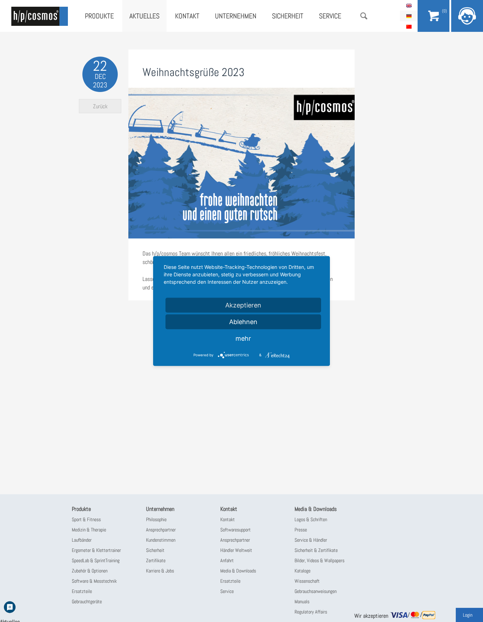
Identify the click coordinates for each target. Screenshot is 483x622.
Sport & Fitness (86, 519)
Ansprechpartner (161, 529)
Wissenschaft (307, 581)
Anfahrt (227, 560)
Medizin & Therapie (89, 529)
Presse (301, 529)
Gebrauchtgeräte (87, 601)
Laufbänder (82, 540)
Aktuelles (144, 16)
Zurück (100, 106)
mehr (243, 338)
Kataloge (302, 571)
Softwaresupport (235, 529)
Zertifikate (155, 560)
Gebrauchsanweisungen (316, 591)
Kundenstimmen (160, 540)
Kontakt (187, 16)
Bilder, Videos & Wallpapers (319, 560)
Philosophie (156, 519)
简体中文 (409, 26)
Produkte (99, 16)
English (409, 5)
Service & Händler (311, 540)
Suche (364, 16)
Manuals (302, 601)
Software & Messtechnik (94, 581)
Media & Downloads (238, 571)
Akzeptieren (243, 305)
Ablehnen (243, 322)
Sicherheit (287, 16)
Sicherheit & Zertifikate (316, 550)
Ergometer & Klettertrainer (96, 550)
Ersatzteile (82, 591)
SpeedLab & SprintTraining (96, 560)
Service (330, 16)
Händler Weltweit (236, 550)
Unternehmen (235, 16)
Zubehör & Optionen (89, 571)
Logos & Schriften (311, 519)
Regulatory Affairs (311, 612)
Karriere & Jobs (160, 571)
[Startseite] (39, 16)
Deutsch (409, 16)
